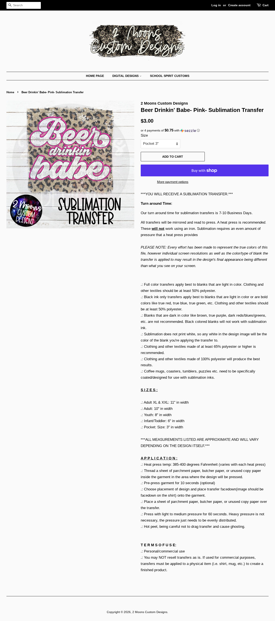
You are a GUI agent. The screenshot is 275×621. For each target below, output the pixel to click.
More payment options (172, 182)
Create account (239, 5)
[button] (205, 130)
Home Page (95, 76)
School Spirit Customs (169, 76)
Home (10, 92)
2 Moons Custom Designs (149, 612)
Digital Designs (125, 76)
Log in (216, 5)
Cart (266, 5)
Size (144, 135)
